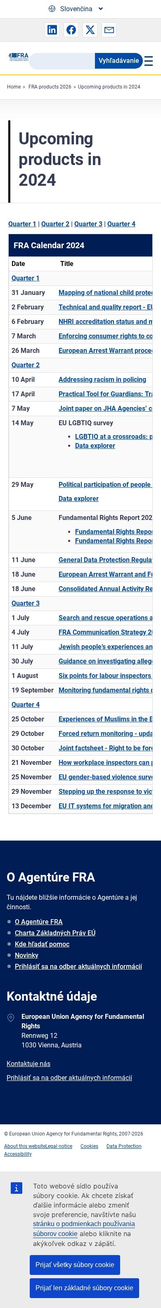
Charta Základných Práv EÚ (55, 933)
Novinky (26, 955)
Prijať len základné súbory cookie (84, 1287)
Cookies (89, 1146)
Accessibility (18, 1154)
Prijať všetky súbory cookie (75, 1264)
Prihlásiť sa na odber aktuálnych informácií (78, 966)
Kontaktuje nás (28, 1064)
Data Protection (124, 1146)
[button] (52, 29)
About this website (24, 1146)
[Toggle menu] (148, 60)
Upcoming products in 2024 (109, 87)
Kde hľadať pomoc (42, 944)
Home (14, 87)
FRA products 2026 (49, 87)
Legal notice (58, 1146)
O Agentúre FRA (39, 922)
